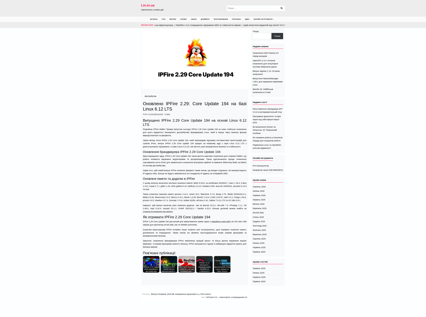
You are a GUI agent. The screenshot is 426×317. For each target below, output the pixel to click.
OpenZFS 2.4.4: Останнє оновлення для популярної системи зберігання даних (265, 63)
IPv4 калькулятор (261, 166)
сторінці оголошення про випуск (158, 211)
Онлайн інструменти (263, 19)
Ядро (247, 19)
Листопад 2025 (260, 226)
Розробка (236, 19)
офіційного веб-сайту (221, 221)
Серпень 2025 (259, 239)
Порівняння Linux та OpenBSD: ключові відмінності (267, 146)
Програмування (221, 19)
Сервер (183, 19)
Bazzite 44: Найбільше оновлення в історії (263, 90)
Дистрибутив (150, 96)
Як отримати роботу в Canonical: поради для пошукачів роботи (268, 139)
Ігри (163, 19)
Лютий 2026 (258, 213)
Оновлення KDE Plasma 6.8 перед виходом (265, 54)
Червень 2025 (259, 247)
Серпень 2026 (259, 187)
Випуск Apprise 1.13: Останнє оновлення (266, 72)
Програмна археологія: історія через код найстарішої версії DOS (267, 119)
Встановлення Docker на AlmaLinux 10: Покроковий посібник (265, 130)
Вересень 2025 (260, 234)
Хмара (194, 19)
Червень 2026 (259, 195)
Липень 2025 (258, 243)
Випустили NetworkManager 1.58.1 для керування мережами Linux (268, 81)
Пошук (256, 31)
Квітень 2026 (258, 204)
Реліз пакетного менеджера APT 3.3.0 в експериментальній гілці (268, 110)
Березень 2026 (259, 208)
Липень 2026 (258, 191)
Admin (168, 114)
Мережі (173, 19)
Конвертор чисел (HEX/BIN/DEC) (268, 170)
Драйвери (205, 19)
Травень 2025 (259, 252)
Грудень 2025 (259, 221)
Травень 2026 (259, 200)
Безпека (154, 19)
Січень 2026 (258, 217)
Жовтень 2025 (259, 230)
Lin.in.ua (148, 5)
